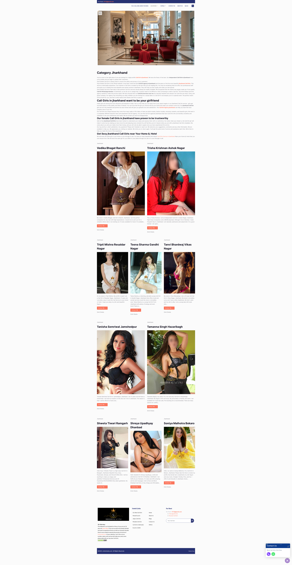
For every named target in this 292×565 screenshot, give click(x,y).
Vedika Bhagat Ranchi (111, 148)
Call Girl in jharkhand (142, 77)
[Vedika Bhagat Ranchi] (121, 183)
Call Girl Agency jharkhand (167, 107)
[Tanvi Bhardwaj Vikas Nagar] (179, 273)
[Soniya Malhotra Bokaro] (179, 447)
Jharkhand (100, 143)
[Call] (268, 554)
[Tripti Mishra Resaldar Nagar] (112, 273)
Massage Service (173, 513)
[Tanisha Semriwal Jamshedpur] (121, 362)
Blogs (186, 6)
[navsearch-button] (193, 6)
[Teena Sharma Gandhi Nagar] (146, 273)
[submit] (192, 521)
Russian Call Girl (173, 515)
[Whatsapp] (273, 554)
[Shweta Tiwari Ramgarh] (112, 447)
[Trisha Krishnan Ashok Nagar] (171, 183)
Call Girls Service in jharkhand (166, 136)
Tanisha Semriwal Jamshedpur (117, 326)
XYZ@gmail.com (109, 1)
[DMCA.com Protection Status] (102, 540)
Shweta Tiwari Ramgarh (112, 423)
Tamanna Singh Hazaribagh (165, 326)
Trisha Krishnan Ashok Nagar (166, 148)
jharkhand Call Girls (184, 83)
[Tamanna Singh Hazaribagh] (171, 362)
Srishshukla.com (102, 534)
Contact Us (172, 6)
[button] (288, 545)
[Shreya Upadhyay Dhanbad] (146, 451)
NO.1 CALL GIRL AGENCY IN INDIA (139, 6)
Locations (153, 6)
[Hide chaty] (287, 560)
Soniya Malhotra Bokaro (179, 423)
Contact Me (102, 225)
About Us (180, 6)
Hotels (162, 6)
